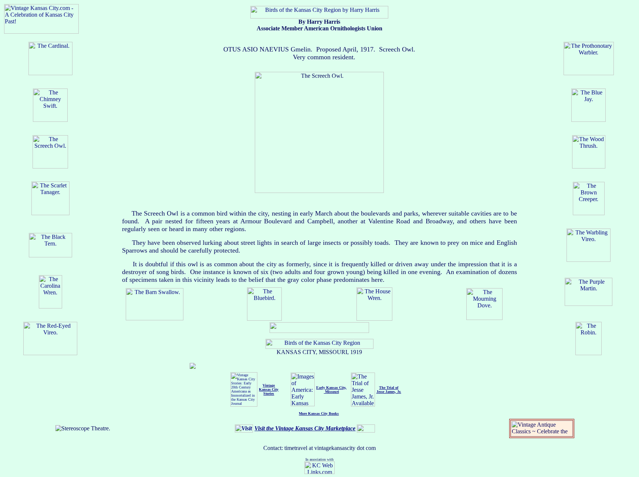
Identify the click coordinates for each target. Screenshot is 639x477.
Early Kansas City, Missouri (331, 390)
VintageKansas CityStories (268, 389)
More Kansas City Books (319, 413)
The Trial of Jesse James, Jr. (388, 390)
